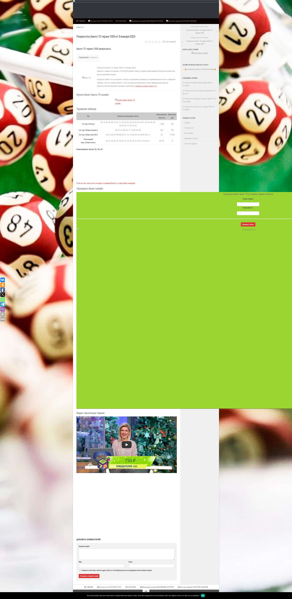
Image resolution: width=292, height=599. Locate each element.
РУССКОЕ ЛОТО (106, 21)
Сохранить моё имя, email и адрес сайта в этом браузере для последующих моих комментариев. (116, 570)
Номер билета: (248, 208)
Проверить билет (248, 224)
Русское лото (189, 128)
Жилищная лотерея (191, 138)
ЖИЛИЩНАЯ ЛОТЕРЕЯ (154, 21)
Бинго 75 (80, 27)
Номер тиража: (248, 199)
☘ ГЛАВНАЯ (80, 21)
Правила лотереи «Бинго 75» (146, 86)
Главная (187, 123)
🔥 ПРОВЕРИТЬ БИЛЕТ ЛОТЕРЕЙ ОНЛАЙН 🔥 (200, 69)
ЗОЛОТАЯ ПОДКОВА (188, 21)
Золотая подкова (191, 144)
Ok (203, 595)
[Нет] (289, 595)
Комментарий (84, 546)
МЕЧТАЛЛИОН (121, 21)
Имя (80, 562)
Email (130, 562)
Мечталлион (189, 133)
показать (94, 57)
